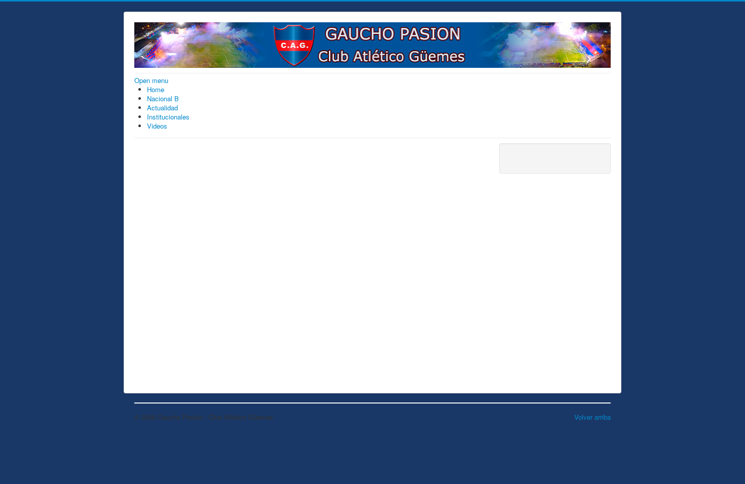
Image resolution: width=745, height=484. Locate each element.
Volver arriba (592, 417)
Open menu (151, 80)
